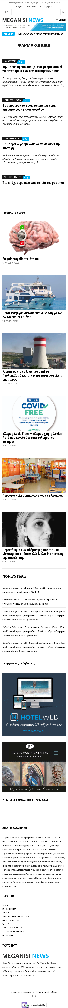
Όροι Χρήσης (46, 6)
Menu (62, 20)
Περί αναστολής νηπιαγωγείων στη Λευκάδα (32, 495)
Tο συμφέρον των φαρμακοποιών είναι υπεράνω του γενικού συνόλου (29, 107)
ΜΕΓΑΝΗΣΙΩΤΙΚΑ (9, 909)
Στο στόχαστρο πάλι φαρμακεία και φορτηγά (33, 183)
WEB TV (5, 924)
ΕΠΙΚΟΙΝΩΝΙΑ (7, 935)
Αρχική (19, 6)
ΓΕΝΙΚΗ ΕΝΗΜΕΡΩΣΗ (11, 920)
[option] (42, 34)
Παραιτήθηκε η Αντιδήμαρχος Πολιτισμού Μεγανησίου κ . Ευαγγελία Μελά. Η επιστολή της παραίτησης (32, 554)
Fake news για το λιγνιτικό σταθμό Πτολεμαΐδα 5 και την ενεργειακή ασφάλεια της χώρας (32, 375)
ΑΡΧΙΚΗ (5, 905)
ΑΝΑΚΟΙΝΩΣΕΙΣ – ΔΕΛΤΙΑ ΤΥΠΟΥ (15, 916)
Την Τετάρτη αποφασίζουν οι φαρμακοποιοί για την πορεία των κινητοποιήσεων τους (32, 69)
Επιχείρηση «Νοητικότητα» (20, 259)
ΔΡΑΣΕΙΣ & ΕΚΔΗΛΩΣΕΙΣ (12, 928)
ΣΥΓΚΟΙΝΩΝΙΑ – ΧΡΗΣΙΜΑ (13, 931)
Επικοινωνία (31, 6)
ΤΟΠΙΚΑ (5, 913)
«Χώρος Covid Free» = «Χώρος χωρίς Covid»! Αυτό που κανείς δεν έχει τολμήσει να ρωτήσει (32, 438)
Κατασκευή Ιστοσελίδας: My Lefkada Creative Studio (34, 992)
